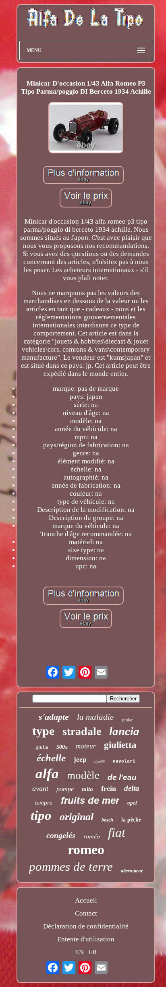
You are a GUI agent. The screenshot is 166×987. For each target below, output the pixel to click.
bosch (107, 820)
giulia (41, 747)
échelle (51, 757)
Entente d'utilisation (85, 939)
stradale (81, 731)
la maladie (95, 717)
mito (87, 789)
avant (40, 788)
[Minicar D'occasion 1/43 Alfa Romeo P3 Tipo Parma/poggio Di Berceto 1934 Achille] (86, 129)
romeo (86, 849)
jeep (80, 759)
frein (108, 788)
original (76, 817)
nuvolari (124, 761)
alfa (47, 774)
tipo (41, 815)
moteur (86, 746)
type (43, 731)
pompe (65, 789)
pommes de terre (71, 866)
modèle (83, 775)
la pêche (131, 820)
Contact (86, 913)
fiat (116, 832)
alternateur (132, 871)
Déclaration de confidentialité (86, 926)
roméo (91, 836)
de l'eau (122, 777)
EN (79, 952)
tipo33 (99, 761)
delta (131, 788)
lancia (124, 731)
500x (62, 747)
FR (93, 952)
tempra (44, 802)
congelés (60, 835)
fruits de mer (90, 800)
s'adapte (54, 717)
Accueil (86, 900)
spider (127, 719)
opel (132, 803)
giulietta (120, 745)
